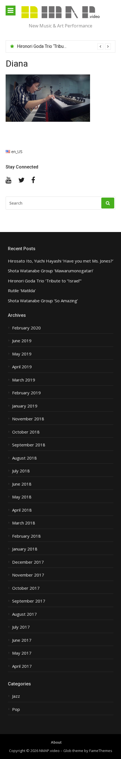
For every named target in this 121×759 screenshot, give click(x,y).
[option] (64, 46)
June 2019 (22, 340)
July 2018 (21, 471)
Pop (16, 709)
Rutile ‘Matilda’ (22, 290)
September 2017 (28, 601)
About (56, 742)
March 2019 (23, 380)
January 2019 (24, 406)
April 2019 (22, 366)
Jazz (16, 696)
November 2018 (28, 418)
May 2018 (22, 497)
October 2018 (26, 432)
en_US (16, 151)
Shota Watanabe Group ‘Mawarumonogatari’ (50, 270)
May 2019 (22, 354)
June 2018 (22, 484)
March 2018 (23, 523)
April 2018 (22, 510)
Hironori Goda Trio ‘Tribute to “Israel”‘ (53, 46)
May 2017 (22, 653)
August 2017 (24, 614)
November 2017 (28, 575)
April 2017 (22, 666)
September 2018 (28, 445)
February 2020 (26, 328)
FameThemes (100, 750)
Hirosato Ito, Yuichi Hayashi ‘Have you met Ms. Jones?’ (60, 261)
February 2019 (26, 392)
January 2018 (24, 549)
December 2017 (28, 562)
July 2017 (21, 627)
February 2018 (26, 536)
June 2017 (22, 640)
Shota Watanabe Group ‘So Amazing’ (43, 300)
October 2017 (26, 588)
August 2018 (24, 458)
